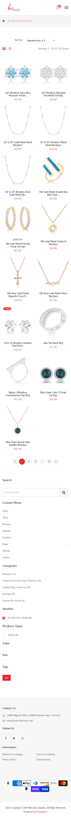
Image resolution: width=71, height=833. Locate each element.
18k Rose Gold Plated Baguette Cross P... (18, 295)
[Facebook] (5, 738)
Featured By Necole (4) (13, 600)
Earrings (6, 531)
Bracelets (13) (9, 574)
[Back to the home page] (3, 21)
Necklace (6, 537)
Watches (6, 551)
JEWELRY (13, 635)
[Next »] (56, 462)
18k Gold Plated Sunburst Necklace (53, 243)
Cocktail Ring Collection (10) (16, 587)
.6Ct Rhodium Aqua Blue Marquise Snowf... (17, 94)
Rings (5, 544)
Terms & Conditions (45, 754)
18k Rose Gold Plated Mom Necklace (53, 295)
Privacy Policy (9, 759)
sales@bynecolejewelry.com (20, 720)
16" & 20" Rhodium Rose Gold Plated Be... (18, 193)
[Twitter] (14, 738)
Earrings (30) (8, 594)
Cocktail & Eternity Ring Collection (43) (21, 580)
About (5, 517)
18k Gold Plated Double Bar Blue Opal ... (53, 193)
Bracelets (6, 524)
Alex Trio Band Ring (53, 343)
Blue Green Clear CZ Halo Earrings (53, 394)
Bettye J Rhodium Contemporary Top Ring (18, 394)
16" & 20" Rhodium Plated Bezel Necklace (53, 143)
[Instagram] (22, 738)
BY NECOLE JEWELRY (20, 618)
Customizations (43, 759)
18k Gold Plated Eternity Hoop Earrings (17, 245)
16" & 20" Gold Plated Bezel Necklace (18, 143)
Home (5, 511)
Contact (6, 557)
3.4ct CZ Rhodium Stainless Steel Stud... (18, 344)
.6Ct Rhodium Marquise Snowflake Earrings (53, 94)
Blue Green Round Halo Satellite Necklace (18, 443)
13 (49, 461)
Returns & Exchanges (12, 754)
